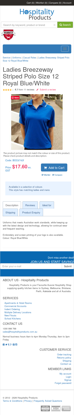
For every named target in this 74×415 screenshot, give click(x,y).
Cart (30, 2)
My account (65, 373)
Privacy (28, 400)
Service (7, 57)
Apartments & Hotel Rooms (18, 303)
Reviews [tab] (30, 205)
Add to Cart (55, 167)
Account (67, 2)
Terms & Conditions (12, 400)
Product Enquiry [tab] (31, 212)
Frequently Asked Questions (48, 400)
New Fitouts (10, 315)
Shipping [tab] (10, 212)
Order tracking (64, 354)
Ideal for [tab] (46, 205)
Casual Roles (29, 57)
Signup (67, 379)
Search (66, 24)
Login (68, 376)
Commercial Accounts (15, 306)
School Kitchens (12, 318)
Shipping (67, 360)
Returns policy (64, 357)
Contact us (65, 363)
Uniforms (16, 57)
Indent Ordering (12, 309)
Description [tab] (12, 205)
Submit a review (47, 89)
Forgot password (63, 383)
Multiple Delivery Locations (17, 312)
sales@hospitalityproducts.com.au (20, 331)
